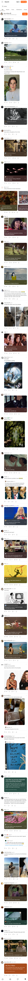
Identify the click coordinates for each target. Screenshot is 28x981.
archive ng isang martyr (11, 347)
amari (5, 615)
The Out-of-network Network (12, 605)
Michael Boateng (8, 736)
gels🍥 (5, 776)
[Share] (17, 38)
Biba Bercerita (9, 824)
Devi (5, 241)
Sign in (18, 1)
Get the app (23, 1)
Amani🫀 (6, 834)
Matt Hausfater (7, 18)
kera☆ (5, 530)
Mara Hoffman (7, 640)
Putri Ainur (6, 138)
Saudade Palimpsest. (7, 206)
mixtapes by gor (10, 953)
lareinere (6, 42)
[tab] (2, 9)
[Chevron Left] (2, 2)
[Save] (25, 35)
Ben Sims (6, 130)
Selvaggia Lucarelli (8, 505)
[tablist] (14, 9)
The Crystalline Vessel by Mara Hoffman (14, 655)
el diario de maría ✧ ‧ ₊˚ (11, 553)
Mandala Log (9, 898)
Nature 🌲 (6, 418)
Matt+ (8, 33)
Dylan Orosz (7, 357)
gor (5, 938)
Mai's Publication (10, 177)
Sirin (5, 563)
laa (4, 187)
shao (5, 216)
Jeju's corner (9, 409)
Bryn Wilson (9, 742)
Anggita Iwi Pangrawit (9, 883)
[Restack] (13, 772)
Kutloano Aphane (10, 481)
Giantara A (6, 906)
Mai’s (5, 162)
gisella (5, 394)
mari (8, 630)
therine (5, 266)
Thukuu (6, 797)
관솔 (5, 332)
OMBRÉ (6, 664)
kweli (5, 290)
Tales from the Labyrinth (11, 121)
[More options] (26, 19)
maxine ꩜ (6, 453)
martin (8, 840)
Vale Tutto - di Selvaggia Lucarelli (13, 520)
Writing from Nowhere (11, 153)
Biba (5, 809)
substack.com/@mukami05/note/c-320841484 (14, 845)
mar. (5, 538)
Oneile (5, 476)
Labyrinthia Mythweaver (9, 106)
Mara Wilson (7, 588)
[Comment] (10, 212)
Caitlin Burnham (7, 852)
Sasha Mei (6, 302)
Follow (24, 14)
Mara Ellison (7, 66)
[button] (3, 979)
